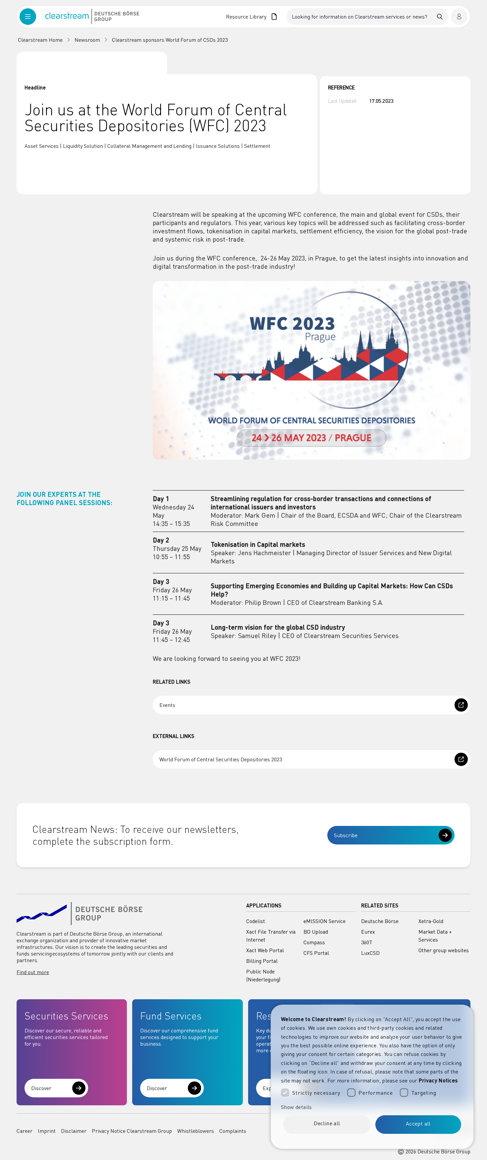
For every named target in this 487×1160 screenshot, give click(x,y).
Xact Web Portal (265, 950)
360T (366, 942)
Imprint (47, 1131)
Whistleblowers (195, 1131)
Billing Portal (262, 960)
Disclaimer (73, 1131)
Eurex (368, 931)
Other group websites (443, 950)
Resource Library (246, 16)
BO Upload (315, 931)
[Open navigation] (32, 16)
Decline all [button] (327, 1123)
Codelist (255, 921)
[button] (372, 1107)
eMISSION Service (324, 921)
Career (24, 1131)
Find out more (33, 972)
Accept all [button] (418, 1123)
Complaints (232, 1131)
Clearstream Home (40, 39)
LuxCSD (370, 953)
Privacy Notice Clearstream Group (132, 1131)
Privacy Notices (438, 1080)
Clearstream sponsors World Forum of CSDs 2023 (170, 39)
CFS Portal (316, 953)
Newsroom (87, 39)
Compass (314, 942)
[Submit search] (440, 17)
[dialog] (372, 1077)
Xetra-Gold (430, 921)
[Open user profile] (459, 16)
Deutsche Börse (380, 921)
